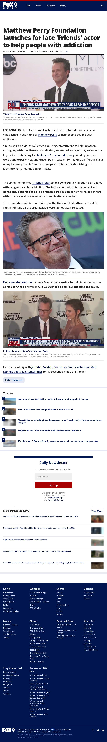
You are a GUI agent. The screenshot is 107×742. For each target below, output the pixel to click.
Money (7, 621)
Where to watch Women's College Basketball (37, 703)
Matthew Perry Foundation (54, 155)
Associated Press (9, 51)
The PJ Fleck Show (37, 643)
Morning (88, 588)
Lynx (59, 608)
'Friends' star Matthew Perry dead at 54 (21, 114)
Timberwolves (63, 605)
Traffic (32, 605)
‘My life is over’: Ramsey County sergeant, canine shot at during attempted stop (58, 441)
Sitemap (86, 640)
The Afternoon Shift (38, 653)
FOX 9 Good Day (37, 631)
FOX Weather (35, 608)
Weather (35, 588)
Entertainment (23, 51)
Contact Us (88, 625)
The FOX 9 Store (37, 661)
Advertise (87, 643)
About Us (88, 621)
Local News (8, 592)
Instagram (7, 684)
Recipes (86, 598)
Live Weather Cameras (39, 602)
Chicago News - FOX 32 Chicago (67, 631)
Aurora (59, 614)
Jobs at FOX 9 (89, 634)
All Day (33, 634)
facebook (93, 730)
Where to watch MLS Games (39, 715)
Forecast (33, 595)
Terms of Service (55, 500)
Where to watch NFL (38, 675)
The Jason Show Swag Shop (39, 657)
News (6, 588)
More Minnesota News (16, 510)
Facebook (7, 681)
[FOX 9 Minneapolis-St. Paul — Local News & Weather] (11, 5)
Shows (33, 621)
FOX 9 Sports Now (38, 646)
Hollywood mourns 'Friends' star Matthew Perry (25, 351)
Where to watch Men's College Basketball (39, 696)
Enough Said (35, 637)
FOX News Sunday (11, 611)
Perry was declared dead (18, 282)
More (62, 5)
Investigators (8, 602)
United (59, 611)
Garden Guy (88, 595)
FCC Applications (90, 650)
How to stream (9, 672)
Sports (60, 588)
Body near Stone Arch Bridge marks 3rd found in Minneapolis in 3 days (53, 399)
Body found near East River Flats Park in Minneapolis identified (49, 430)
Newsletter (7, 678)
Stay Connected (12, 668)
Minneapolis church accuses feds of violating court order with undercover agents (37, 551)
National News (9, 595)
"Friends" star (41, 182)
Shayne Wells (88, 592)
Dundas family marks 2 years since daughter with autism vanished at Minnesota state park (40, 516)
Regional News (65, 621)
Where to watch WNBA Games (39, 710)
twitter (98, 730)
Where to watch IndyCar (40, 692)
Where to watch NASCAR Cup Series (38, 688)
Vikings (59, 592)
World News (8, 598)
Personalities (88, 631)
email (103, 730)
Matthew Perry (47, 134)
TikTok (6, 691)
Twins (59, 598)
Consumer (7, 608)
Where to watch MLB (39, 683)
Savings (6, 637)
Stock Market (8, 631)
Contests (87, 628)
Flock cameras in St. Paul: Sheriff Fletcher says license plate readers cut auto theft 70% (39, 528)
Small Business (9, 634)
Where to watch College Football (40, 679)
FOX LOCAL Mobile (11, 675)
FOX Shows (35, 625)
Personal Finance (10, 625)
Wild (58, 602)
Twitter (6, 687)
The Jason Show (37, 628)
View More (97, 510)
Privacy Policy (56, 497)
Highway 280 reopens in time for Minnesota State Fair (25, 539)
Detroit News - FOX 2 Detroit (66, 636)
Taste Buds (35, 650)
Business (7, 628)
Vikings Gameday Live (39, 640)
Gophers (60, 595)
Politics (6, 605)
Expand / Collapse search (102, 6)
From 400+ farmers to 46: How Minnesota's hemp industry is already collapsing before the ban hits (43, 563)
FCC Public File (89, 646)
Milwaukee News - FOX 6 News (66, 626)
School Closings (36, 598)
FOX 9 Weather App (38, 592)
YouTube (7, 694)
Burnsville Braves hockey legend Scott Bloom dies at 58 (45, 409)
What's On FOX (89, 637)
